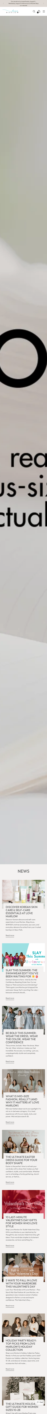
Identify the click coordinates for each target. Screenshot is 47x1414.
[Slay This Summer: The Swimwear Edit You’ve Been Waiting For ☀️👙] (23, 957)
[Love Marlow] (10, 11)
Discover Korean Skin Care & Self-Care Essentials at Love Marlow (22, 911)
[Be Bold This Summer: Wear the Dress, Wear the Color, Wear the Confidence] (23, 1020)
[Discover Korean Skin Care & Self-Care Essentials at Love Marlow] (23, 894)
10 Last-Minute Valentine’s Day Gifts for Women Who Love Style (21, 1221)
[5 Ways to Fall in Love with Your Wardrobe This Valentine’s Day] (23, 1267)
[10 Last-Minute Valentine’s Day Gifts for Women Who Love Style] (23, 1204)
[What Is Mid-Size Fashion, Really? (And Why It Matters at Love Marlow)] (23, 1083)
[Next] (43, 3)
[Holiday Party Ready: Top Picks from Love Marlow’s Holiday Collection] (23, 1327)
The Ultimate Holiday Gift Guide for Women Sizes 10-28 (22, 1407)
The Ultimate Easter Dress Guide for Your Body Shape (21, 1160)
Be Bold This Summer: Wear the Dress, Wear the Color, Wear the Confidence (22, 1037)
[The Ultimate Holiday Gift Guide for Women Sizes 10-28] (23, 1391)
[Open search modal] (34, 11)
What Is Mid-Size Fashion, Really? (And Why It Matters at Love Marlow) (22, 1100)
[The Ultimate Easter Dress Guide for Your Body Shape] (23, 1144)
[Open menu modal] (43, 11)
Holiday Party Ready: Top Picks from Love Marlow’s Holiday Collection (21, 1345)
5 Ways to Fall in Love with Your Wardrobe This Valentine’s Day (21, 1283)
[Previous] (3, 3)
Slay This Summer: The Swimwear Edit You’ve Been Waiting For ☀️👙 (22, 973)
